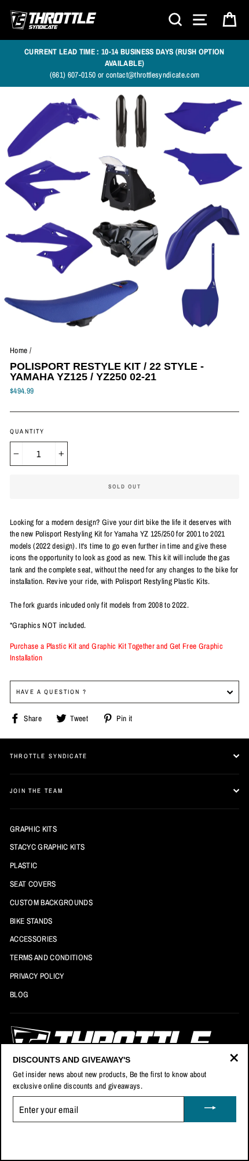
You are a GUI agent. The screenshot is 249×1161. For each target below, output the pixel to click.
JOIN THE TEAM (36, 791)
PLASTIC (23, 865)
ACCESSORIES (33, 939)
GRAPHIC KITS (33, 829)
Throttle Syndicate (48, 756)
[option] (124, 63)
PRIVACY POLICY (37, 976)
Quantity (27, 431)
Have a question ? (51, 692)
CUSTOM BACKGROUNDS (51, 902)
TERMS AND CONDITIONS (51, 957)
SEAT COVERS (33, 884)
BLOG (19, 994)
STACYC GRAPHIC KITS (47, 847)
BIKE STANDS (31, 921)
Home (18, 350)
